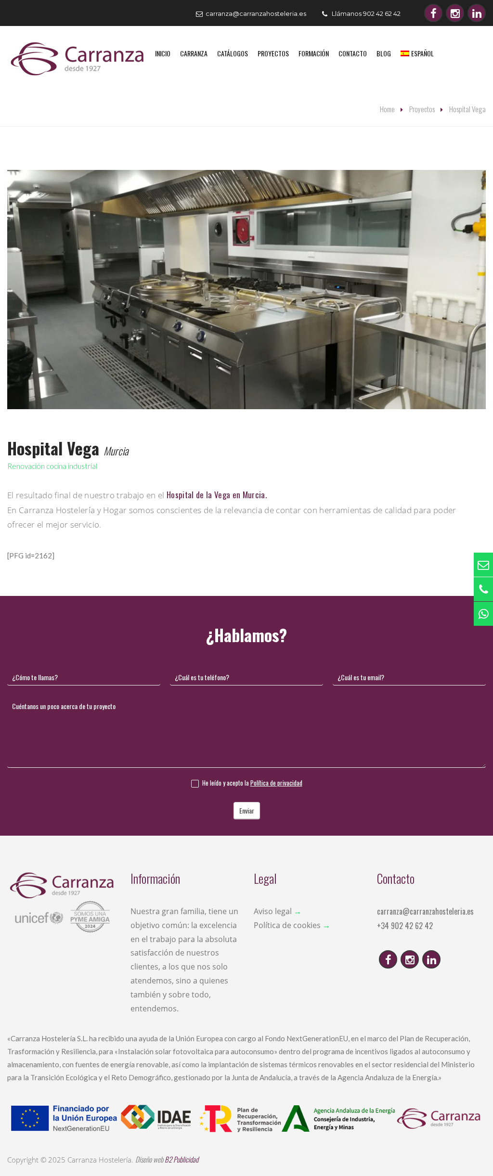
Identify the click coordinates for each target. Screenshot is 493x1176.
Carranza (194, 53)
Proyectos (273, 53)
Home (387, 108)
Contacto (352, 53)
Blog (383, 53)
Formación (313, 53)
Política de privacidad (276, 783)
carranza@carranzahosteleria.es (425, 911)
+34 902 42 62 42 (405, 925)
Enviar (246, 810)
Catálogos (232, 53)
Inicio (162, 53)
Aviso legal (273, 911)
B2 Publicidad (181, 1159)
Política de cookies (287, 925)
